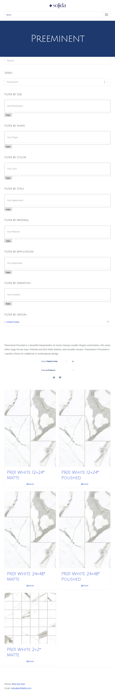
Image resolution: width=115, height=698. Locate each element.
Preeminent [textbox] (56, 82)
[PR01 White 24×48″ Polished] (84, 529)
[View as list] (60, 378)
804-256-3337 (18, 684)
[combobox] (57, 82)
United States (12, 322)
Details (31, 484)
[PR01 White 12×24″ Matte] (30, 428)
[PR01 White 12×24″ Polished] (84, 428)
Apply (8, 115)
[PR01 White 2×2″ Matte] (30, 618)
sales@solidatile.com (21, 688)
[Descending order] (73, 361)
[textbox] (60, 106)
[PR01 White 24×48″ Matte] (30, 529)
